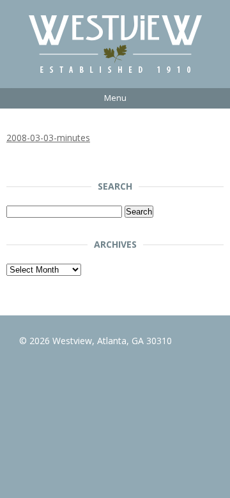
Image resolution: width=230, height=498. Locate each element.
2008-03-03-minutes (48, 138)
